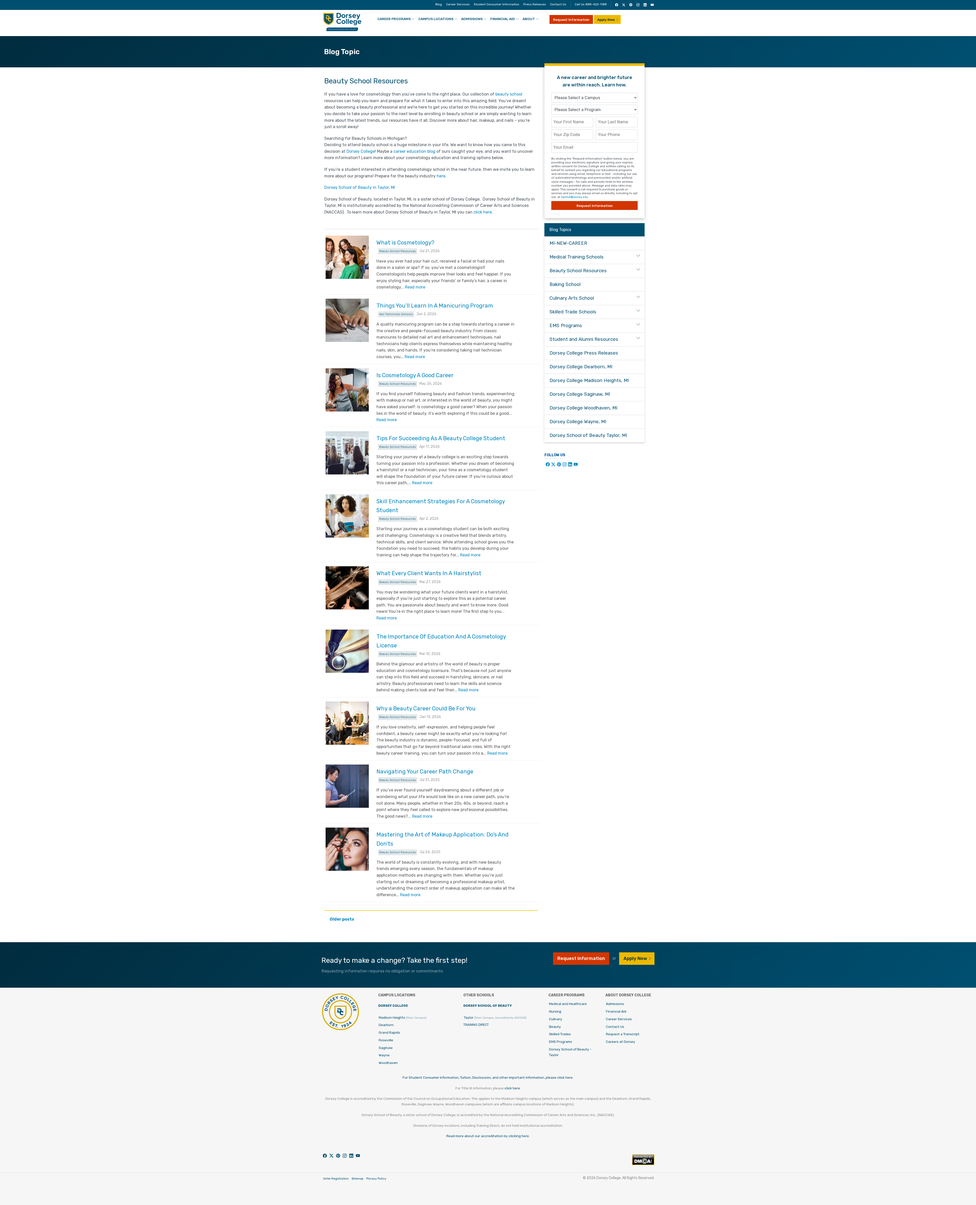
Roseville (386, 1040)
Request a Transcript (622, 1034)
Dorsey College (360, 151)
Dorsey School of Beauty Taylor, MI (588, 435)
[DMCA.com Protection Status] (643, 1164)
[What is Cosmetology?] (347, 257)
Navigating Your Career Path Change (424, 771)
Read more (415, 287)
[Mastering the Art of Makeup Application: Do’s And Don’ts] (347, 849)
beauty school (508, 94)
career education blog (414, 151)
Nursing (555, 1011)
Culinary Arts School (572, 298)
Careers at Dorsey (620, 1042)
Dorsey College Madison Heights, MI (589, 380)
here (441, 176)
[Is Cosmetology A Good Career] (347, 389)
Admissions (472, 19)
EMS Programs (566, 325)
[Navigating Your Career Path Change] (347, 786)
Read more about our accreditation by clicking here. (488, 1136)
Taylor (495, 1017)
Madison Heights (402, 1017)
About (529, 19)
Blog (438, 4)
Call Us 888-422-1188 (591, 4)
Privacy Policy (376, 1178)
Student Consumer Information (496, 4)
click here (483, 212)
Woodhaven (388, 1063)
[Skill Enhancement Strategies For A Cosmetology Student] (347, 516)
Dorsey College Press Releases (584, 353)
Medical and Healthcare (568, 1004)
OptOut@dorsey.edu (574, 197)
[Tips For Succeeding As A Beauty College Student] (347, 453)
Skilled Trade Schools (573, 312)
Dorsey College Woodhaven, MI (583, 408)
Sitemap (357, 1178)
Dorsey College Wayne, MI (578, 421)
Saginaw (386, 1048)
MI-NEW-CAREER (568, 243)
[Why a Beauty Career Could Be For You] (347, 723)
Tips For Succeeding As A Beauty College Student (440, 438)
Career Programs (394, 19)
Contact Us (558, 4)
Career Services (458, 4)
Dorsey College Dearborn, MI (581, 367)
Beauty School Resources (397, 251)
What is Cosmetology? (405, 242)
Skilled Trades (560, 1034)
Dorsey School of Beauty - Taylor (570, 1052)
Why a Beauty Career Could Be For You (426, 708)
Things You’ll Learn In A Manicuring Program (434, 305)
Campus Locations (435, 19)
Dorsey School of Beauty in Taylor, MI (359, 187)
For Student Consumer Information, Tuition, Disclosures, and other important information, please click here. (488, 1077)
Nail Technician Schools (396, 314)
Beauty (555, 1027)
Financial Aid (502, 19)
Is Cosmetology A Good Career (414, 375)
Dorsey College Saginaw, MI (580, 394)
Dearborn (386, 1025)
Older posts (342, 919)
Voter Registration (336, 1178)
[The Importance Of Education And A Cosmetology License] (347, 651)
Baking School (565, 284)
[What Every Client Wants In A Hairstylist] (347, 587)
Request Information (571, 20)
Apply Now (606, 20)
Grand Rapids (389, 1032)
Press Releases (534, 4)
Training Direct (476, 1025)
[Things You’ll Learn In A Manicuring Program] (347, 320)
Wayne (384, 1055)
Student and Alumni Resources (584, 339)
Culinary (555, 1019)
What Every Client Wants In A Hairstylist (428, 573)
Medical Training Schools (577, 257)
